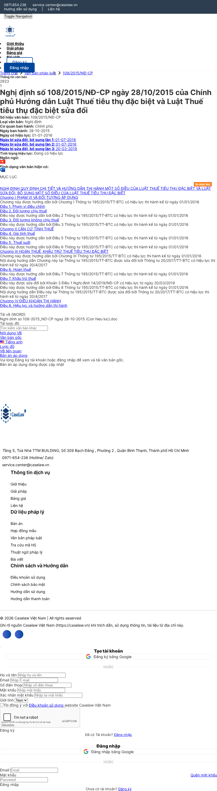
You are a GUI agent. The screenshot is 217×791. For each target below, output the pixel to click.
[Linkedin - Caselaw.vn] (19, 634)
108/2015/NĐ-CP (78, 73)
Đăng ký (125, 789)
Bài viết (13, 57)
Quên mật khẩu (204, 775)
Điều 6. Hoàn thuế (15, 269)
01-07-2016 (38, 139)
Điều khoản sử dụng (28, 577)
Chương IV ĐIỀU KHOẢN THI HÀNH (30, 301)
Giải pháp (19, 491)
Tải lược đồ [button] (9, 323)
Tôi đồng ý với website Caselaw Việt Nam (57, 705)
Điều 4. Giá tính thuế (17, 233)
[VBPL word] (2, 172)
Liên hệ (54, 9)
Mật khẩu (8, 690)
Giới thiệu (18, 484)
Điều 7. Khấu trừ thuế (18, 278)
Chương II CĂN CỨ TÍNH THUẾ (27, 229)
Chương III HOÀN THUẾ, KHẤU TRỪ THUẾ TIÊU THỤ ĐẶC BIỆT (54, 251)
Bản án (16, 523)
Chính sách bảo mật (28, 584)
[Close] (0, 647)
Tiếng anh (13, 342)
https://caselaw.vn (73, 625)
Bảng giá (18, 498)
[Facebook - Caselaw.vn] (7, 634)
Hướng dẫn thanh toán (30, 598)
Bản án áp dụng (14, 355)
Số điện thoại (11, 685)
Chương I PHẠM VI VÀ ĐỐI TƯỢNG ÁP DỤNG (39, 197)
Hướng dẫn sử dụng (20, 9)
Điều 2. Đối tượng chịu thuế (23, 211)
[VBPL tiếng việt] (2, 162)
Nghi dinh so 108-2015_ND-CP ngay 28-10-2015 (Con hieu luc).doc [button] (58, 319)
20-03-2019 (38, 148)
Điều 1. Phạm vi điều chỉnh (22, 206)
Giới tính (7, 700)
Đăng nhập (123, 734)
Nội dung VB (11, 333)
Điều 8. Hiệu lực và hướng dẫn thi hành (33, 305)
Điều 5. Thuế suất (15, 242)
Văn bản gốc (11, 337)
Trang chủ (8, 73)
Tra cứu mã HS (23, 545)
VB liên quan (10, 351)
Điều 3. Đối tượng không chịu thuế (29, 220)
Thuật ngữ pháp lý (27, 552)
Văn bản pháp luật (40, 73)
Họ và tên (8, 675)
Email (4, 680)
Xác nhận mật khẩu (16, 695)
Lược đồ (7, 346)
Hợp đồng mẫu (23, 530)
